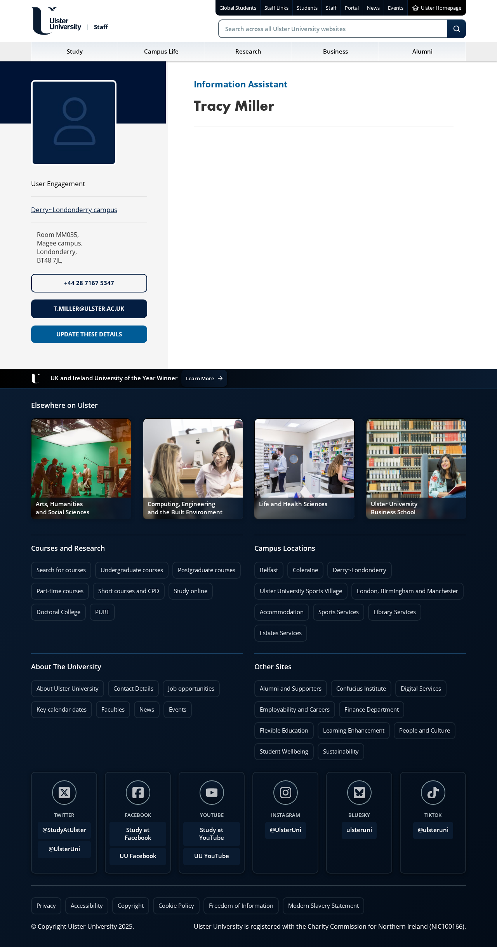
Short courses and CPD (126, 589)
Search (456, 28)
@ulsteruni (430, 828)
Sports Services (336, 610)
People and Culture (422, 728)
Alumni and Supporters (287, 686)
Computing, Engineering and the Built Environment (185, 507)
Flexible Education (281, 728)
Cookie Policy (176, 906)
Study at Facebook (138, 833)
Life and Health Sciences (293, 504)
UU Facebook (138, 856)
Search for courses (61, 570)
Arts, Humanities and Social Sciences (62, 507)
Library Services (392, 610)
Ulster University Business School (394, 507)
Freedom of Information (241, 906)
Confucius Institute (358, 686)
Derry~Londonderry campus (74, 209)
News (144, 707)
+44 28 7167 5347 (89, 283)
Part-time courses (57, 589)
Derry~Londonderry (356, 568)
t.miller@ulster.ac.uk (89, 309)
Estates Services (278, 631)
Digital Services (418, 686)
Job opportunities (191, 688)
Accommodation (279, 610)
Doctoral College (55, 610)
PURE (102, 612)
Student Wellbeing (281, 749)
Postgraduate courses (203, 568)
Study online (188, 589)
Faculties (113, 709)
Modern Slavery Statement (323, 906)
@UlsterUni (59, 847)
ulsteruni (359, 830)
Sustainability (338, 749)
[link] (81, 468)
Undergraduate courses (129, 568)
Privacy (46, 906)
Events (174, 707)
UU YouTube (211, 856)
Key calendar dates (61, 709)
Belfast (266, 568)
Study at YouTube (211, 833)
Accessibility (87, 906)
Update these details (89, 334)
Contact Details (133, 688)
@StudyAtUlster (64, 830)
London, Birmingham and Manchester (407, 591)
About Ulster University (67, 688)
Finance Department (369, 707)
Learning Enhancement (351, 728)
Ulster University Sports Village (301, 591)
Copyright (131, 906)
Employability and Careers (292, 707)
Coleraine (302, 568)
